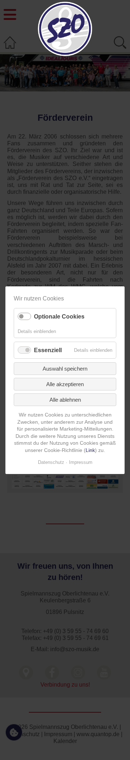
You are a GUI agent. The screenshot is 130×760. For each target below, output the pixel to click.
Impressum (80, 462)
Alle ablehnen (65, 400)
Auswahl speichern (65, 369)
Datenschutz (51, 462)
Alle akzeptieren (65, 384)
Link (90, 450)
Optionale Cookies (59, 316)
